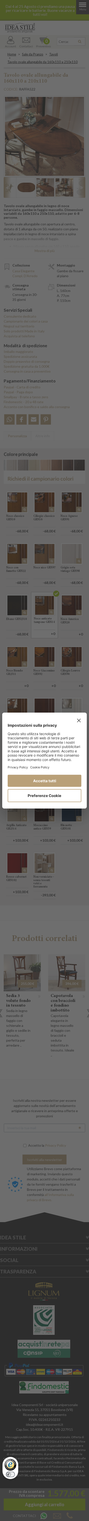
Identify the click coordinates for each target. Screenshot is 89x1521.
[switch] (10, 1474)
